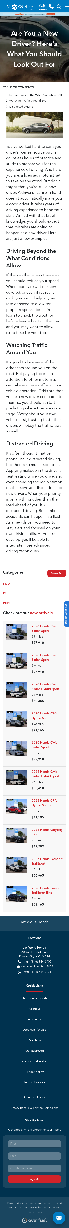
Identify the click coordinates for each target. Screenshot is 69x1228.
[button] (51, 7)
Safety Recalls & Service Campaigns (34, 1108)
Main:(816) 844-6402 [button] (37, 961)
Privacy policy (35, 1072)
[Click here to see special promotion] (34, 14)
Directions (34, 1040)
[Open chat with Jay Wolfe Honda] (59, 1218)
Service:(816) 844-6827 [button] (37, 966)
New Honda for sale (34, 998)
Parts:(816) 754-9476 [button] (37, 972)
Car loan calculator (34, 1061)
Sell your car (34, 1019)
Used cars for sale (34, 1029)
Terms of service (34, 1082)
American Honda (35, 1097)
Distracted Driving (21, 106)
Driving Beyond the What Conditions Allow (37, 95)
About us (34, 1009)
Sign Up (34, 1179)
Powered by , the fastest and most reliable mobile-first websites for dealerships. (34, 1208)
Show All (56, 573)
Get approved (34, 1051)
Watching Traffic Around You (27, 100)
